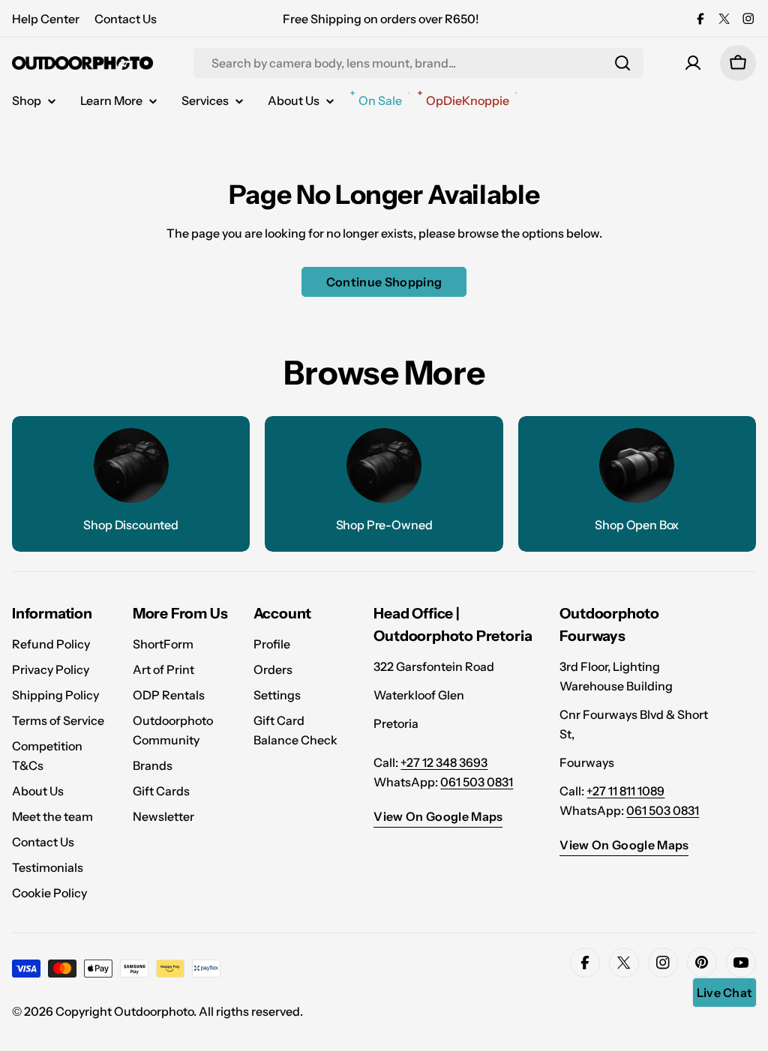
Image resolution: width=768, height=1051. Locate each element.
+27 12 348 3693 (444, 762)
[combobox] (419, 63)
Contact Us (125, 18)
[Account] (693, 63)
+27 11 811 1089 (625, 790)
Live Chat (725, 992)
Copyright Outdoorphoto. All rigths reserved (178, 1011)
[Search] (623, 63)
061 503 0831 (476, 781)
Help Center (46, 18)
